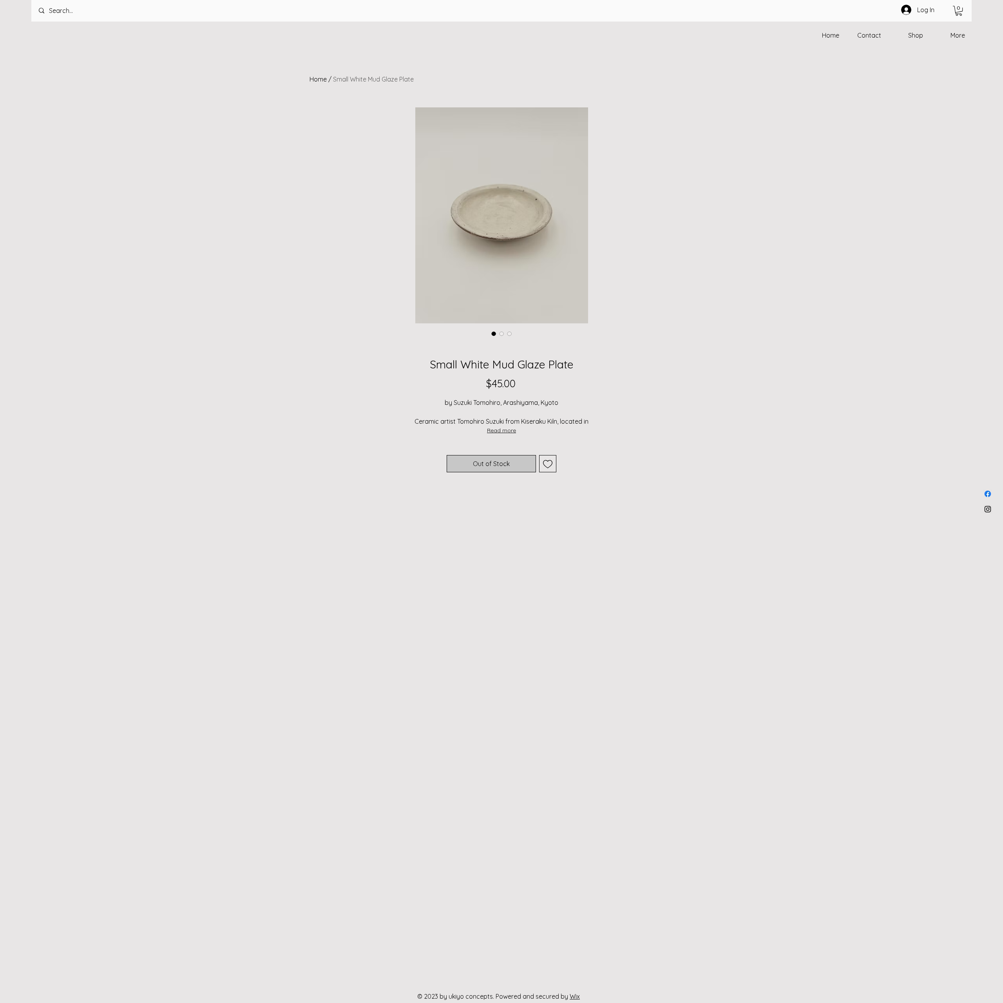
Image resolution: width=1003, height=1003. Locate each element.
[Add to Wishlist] (547, 463)
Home (318, 79)
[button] (959, 11)
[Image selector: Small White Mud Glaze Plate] (494, 333)
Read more (501, 430)
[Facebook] (987, 494)
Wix (575, 996)
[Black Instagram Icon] (987, 509)
